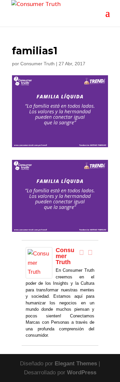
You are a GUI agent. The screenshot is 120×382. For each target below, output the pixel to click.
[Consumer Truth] (39, 274)
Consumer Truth (37, 63)
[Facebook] (81, 252)
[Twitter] (90, 252)
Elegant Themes (76, 363)
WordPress (81, 372)
